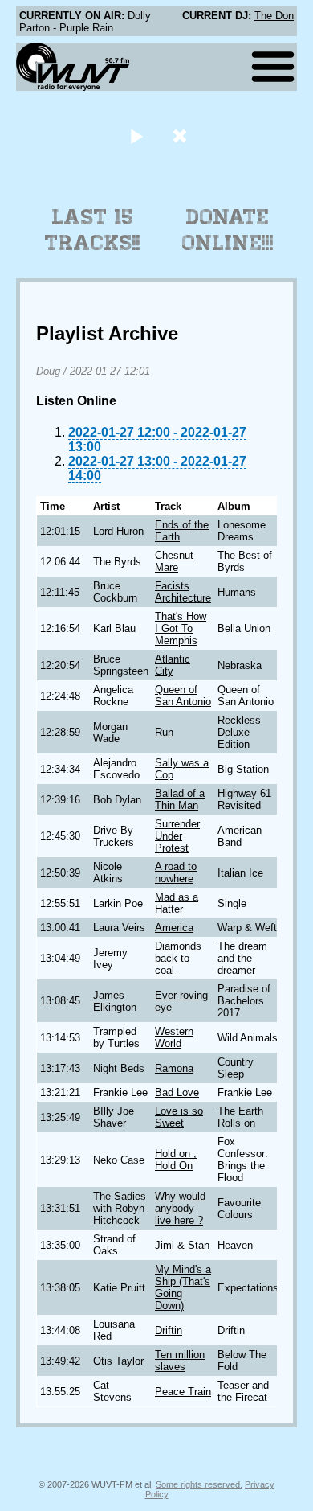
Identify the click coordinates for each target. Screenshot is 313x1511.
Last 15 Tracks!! (92, 230)
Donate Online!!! (228, 230)
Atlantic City (172, 665)
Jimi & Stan (182, 1245)
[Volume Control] (182, 135)
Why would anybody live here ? (180, 1208)
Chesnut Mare (174, 561)
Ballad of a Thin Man (180, 799)
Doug (48, 371)
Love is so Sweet (179, 1117)
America (174, 928)
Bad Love (177, 1092)
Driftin (168, 1330)
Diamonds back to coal (178, 958)
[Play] (136, 135)
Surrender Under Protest (177, 836)
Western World (174, 1037)
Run (164, 732)
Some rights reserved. (199, 1484)
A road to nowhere (176, 872)
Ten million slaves (180, 1361)
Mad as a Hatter (176, 903)
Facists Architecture (183, 592)
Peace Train (183, 1392)
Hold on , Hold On (176, 1160)
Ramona (174, 1068)
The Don (274, 16)
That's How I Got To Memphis (180, 628)
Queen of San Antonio (183, 696)
